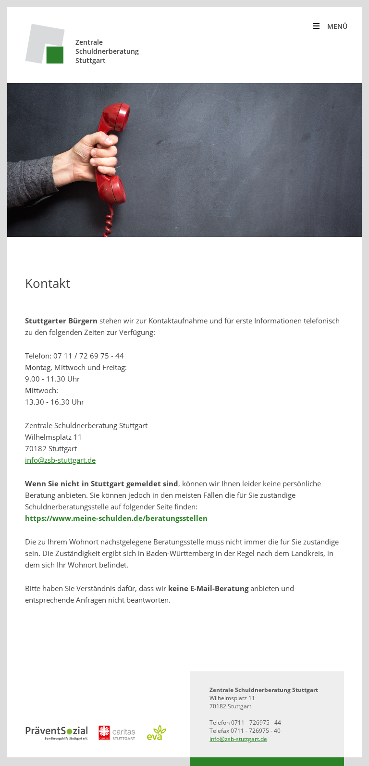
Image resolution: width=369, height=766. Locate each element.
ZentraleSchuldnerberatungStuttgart (107, 51)
